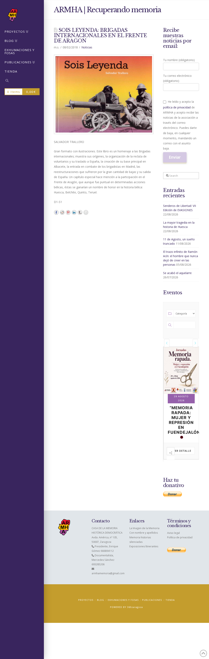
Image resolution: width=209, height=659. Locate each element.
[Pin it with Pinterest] (68, 212)
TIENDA (170, 599)
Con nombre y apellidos (143, 532)
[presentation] (166, 343)
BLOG (100, 599)
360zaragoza (135, 607)
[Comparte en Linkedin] (74, 212)
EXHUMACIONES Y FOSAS (123, 599)
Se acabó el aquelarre (177, 273)
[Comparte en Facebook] (56, 212)
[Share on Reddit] (62, 212)
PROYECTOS (85, 599)
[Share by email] (85, 212)
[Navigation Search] (22, 81)
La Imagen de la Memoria (144, 528)
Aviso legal (173, 533)
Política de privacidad (179, 537)
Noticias (86, 47)
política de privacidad (177, 107)
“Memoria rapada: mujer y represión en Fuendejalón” (185, 420)
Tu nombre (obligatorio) (179, 60)
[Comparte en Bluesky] (80, 212)
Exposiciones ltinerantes (143, 546)
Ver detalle (182, 450)
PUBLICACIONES (152, 599)
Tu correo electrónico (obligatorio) (177, 78)
